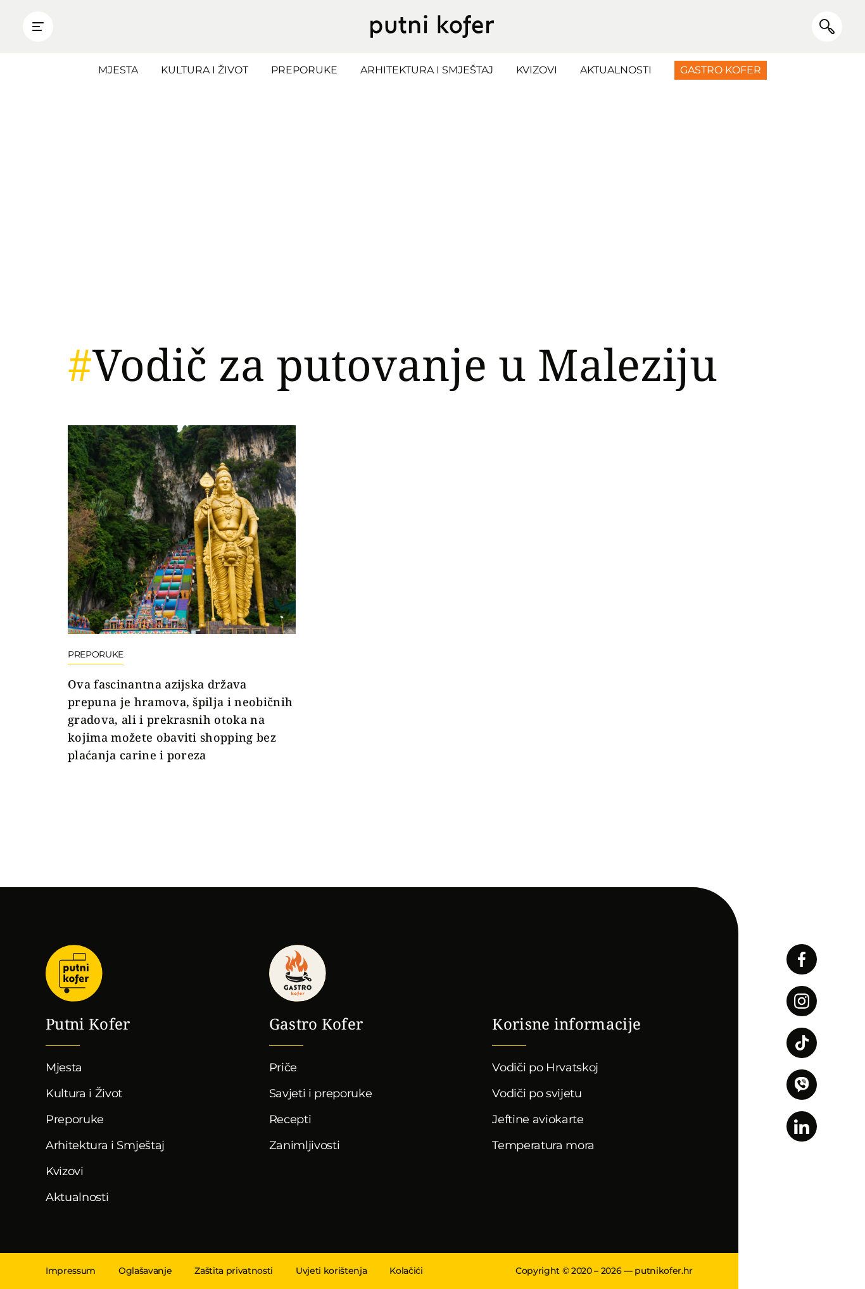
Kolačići (405, 1270)
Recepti (290, 1119)
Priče (283, 1067)
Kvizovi (536, 70)
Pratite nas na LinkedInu (801, 1126)
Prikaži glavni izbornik (38, 26)
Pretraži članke (827, 26)
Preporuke (304, 70)
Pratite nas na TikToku (801, 1043)
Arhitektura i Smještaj (426, 70)
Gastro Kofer (720, 70)
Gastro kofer (297, 973)
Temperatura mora (543, 1145)
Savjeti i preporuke (320, 1093)
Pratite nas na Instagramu (801, 1001)
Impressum (71, 1270)
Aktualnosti (616, 70)
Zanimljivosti (304, 1145)
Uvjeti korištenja (331, 1270)
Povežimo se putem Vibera (801, 1084)
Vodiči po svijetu (537, 1093)
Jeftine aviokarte (538, 1119)
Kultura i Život (204, 70)
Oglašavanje (145, 1270)
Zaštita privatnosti (233, 1270)
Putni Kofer (432, 26)
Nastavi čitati (182, 594)
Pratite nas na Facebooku (801, 959)
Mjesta (118, 70)
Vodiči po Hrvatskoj (545, 1067)
